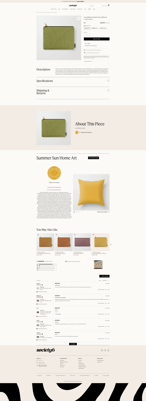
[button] (105, 22)
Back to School (53, 9)
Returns (61, 363)
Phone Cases (79, 9)
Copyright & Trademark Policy (84, 375)
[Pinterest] (105, 350)
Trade (94, 9)
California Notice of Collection (60, 375)
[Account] (102, 5)
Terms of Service (72, 375)
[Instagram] (102, 350)
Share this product (87, 61)
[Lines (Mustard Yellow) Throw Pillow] (91, 192)
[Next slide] (110, 245)
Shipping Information (64, 362)
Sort (100, 280)
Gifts (85, 9)
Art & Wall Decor (65, 9)
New (59, 9)
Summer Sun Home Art (89, 19)
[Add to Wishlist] (38, 234)
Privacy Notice (39, 375)
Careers (79, 362)
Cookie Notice (49, 375)
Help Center (62, 360)
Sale (89, 9)
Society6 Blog (80, 363)
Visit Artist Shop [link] (93, 158)
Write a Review (106, 276)
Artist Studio (99, 362)
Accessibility (96, 375)
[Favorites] (105, 5)
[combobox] (95, 6)
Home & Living (73, 9)
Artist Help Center (100, 360)
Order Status (62, 365)
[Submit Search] (90, 6)
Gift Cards (62, 366)
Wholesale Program (82, 366)
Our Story (80, 360)
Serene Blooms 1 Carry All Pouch (46, 337)
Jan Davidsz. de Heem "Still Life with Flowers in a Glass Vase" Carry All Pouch (45, 313)
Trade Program (81, 368)
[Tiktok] (108, 350)
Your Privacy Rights (106, 375)
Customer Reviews (81, 365)
